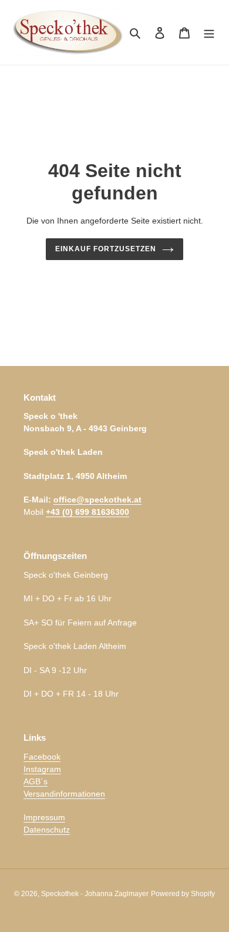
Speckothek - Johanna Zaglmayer (95, 894)
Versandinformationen (64, 793)
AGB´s (35, 781)
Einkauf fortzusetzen (105, 249)
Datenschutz (46, 829)
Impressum (44, 817)
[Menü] (209, 32)
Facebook (41, 756)
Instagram (42, 769)
